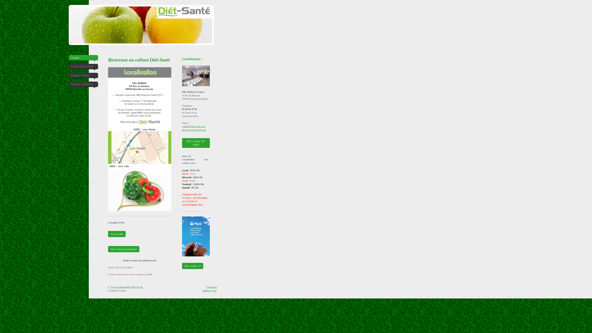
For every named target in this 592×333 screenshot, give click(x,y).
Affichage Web (209, 290)
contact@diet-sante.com (193, 126)
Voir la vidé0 (117, 234)
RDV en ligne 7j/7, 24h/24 (196, 143)
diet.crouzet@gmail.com (194, 130)
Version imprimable (120, 287)
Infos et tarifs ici (193, 265)
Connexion (211, 287)
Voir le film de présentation (124, 249)
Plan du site (137, 287)
